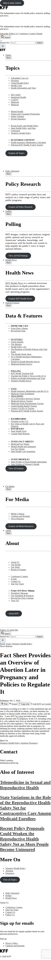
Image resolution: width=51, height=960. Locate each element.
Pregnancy (33, 743)
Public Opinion (17, 116)
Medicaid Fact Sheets (20, 444)
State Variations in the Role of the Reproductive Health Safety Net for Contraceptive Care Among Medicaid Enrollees (25, 808)
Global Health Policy (20, 83)
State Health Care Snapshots (23, 451)
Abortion (25, 743)
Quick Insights (17, 342)
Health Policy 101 (18, 347)
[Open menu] (1, 40)
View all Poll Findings (18, 256)
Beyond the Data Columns (22, 598)
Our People (16, 565)
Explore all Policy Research (20, 207)
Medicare (15, 105)
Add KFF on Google (41, 704)
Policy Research (12, 171)
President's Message (19, 593)
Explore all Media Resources (21, 526)
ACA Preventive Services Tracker (25, 398)
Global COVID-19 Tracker (22, 408)
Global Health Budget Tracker (24, 406)
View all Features (16, 468)
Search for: (5, 42)
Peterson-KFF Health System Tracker (27, 145)
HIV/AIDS (16, 95)
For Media (9, 486)
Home (2, 644)
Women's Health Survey (21, 381)
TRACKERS (17, 396)
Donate (39, 33)
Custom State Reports (20, 433)
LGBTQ (14, 100)
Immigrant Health (18, 97)
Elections (15, 80)
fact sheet (19, 716)
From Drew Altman (19, 328)
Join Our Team (17, 584)
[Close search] (2, 46)
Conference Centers (27, 33)
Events (14, 579)
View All (15, 600)
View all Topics (10, 880)
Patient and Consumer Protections (25, 114)
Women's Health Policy (21, 133)
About (8, 530)
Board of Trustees (18, 569)
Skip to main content (12, 3)
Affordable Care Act (19, 78)
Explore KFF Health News (20, 299)
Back (9, 58)
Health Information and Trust (23, 88)
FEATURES (17, 339)
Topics (8, 55)
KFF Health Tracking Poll (22, 373)
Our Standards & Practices (22, 595)
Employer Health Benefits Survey (25, 361)
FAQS (14, 389)
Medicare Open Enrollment (22, 394)
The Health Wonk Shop (21, 354)
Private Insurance (18, 119)
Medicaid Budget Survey (21, 364)
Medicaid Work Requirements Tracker (27, 403)
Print (5, 704)
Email (14, 704)
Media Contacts (17, 514)
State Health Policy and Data (23, 128)
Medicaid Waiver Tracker (22, 401)
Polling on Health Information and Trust (28, 378)
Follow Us (13, 33)
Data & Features (12, 303)
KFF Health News (14, 283)
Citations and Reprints (20, 516)
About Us (15, 562)
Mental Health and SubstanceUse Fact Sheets (23, 447)
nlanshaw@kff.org (10, 763)
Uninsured (15, 131)
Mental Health (17, 111)
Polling (8, 211)
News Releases (17, 519)
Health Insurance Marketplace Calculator (28, 142)
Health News (11, 260)
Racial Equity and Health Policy (24, 126)
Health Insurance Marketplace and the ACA (30, 391)
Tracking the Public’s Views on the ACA (28, 376)
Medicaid (15, 102)
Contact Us (16, 581)
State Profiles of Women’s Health (25, 464)
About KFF (14, 613)
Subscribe (4, 33)
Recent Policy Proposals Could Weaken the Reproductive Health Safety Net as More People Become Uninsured (24, 839)
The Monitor (16, 344)
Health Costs (16, 85)
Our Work (15, 567)
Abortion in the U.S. (19, 421)
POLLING (16, 371)
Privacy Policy (11, 943)
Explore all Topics (16, 153)
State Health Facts (18, 431)
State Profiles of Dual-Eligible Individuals (29, 462)
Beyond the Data (18, 331)
